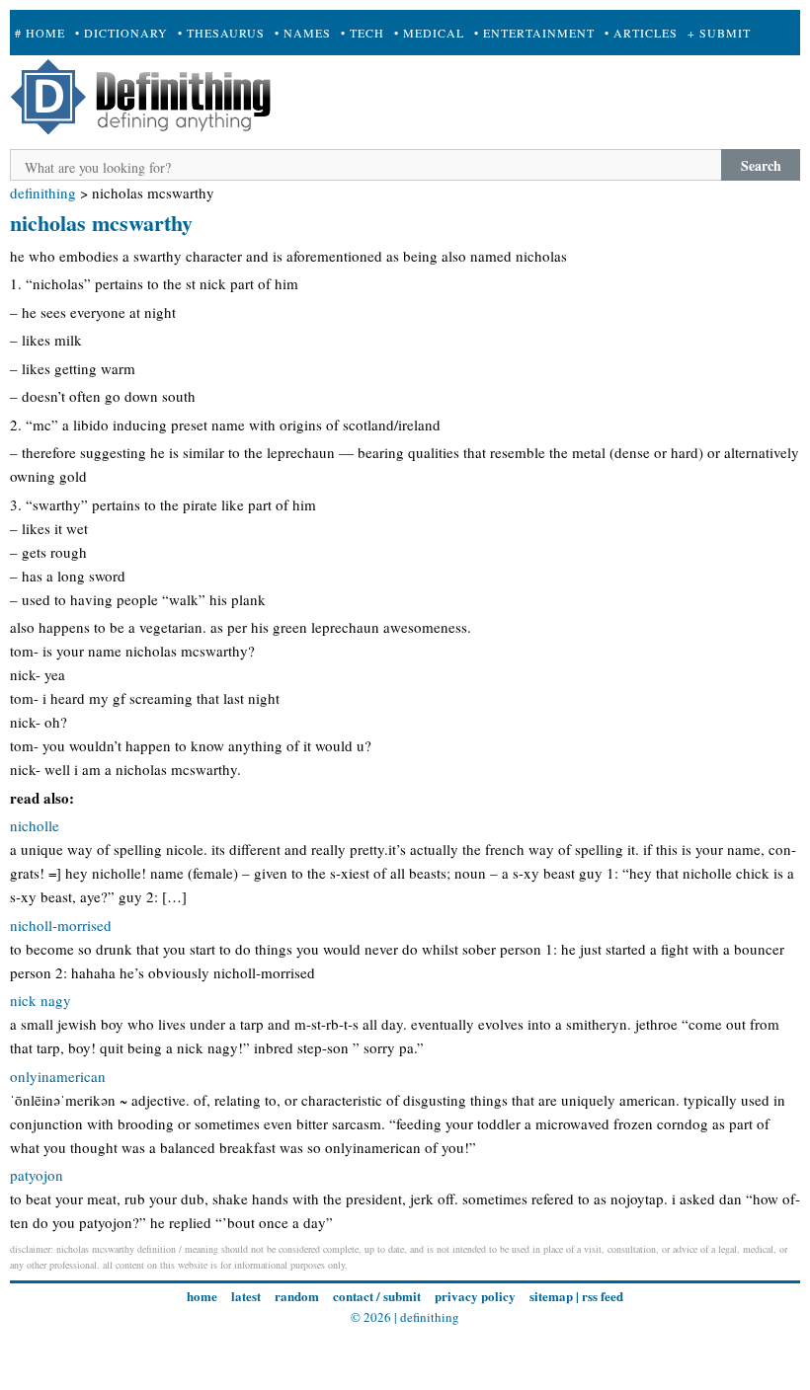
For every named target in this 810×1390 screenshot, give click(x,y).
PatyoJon (36, 1175)
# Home (40, 32)
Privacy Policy (475, 1295)
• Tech (362, 32)
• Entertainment (534, 32)
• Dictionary (121, 32)
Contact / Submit (377, 1295)
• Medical (429, 32)
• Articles (641, 32)
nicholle (34, 825)
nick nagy (40, 1000)
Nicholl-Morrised (61, 925)
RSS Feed (602, 1295)
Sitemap (551, 1295)
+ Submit (719, 32)
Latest (246, 1295)
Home (202, 1295)
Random (297, 1295)
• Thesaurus (221, 32)
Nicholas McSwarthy (101, 222)
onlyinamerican (58, 1076)
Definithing (43, 192)
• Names (303, 32)
